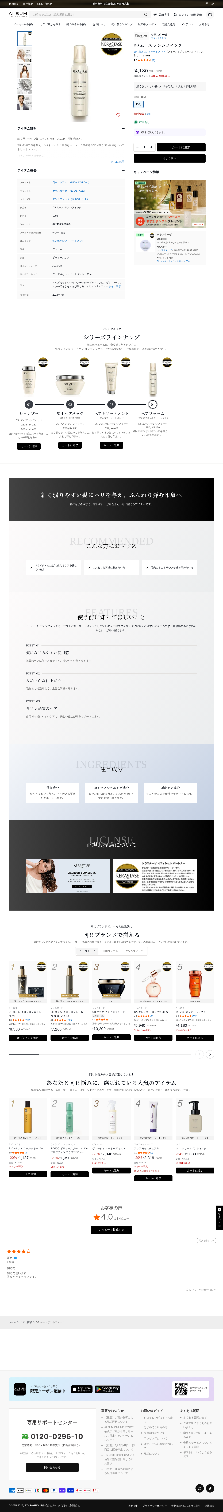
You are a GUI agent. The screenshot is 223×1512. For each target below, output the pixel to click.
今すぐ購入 (169, 158)
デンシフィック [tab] (134, 951)
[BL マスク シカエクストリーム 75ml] (145, 242)
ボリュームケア (188, 51)
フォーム (173, 51)
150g (138, 104)
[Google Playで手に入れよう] (107, 1389)
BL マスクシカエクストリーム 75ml (173, 261)
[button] (144, 60)
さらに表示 (115, 286)
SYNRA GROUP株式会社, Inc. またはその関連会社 (52, 1505)
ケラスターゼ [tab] (87, 951)
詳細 (149, 114)
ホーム (12, 1322)
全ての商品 (26, 1322)
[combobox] (90, 14)
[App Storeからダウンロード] (82, 1389)
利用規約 (14, 3)
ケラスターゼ (165, 250)
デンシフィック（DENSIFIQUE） (70, 199)
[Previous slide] (199, 1054)
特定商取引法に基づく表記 (185, 1506)
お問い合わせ (44, 3)
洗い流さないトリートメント (68, 241)
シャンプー (29, 413)
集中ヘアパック (70, 415)
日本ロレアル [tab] (110, 951)
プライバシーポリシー (155, 1506)
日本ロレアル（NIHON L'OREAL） (71, 182)
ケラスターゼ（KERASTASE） (69, 191)
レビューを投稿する (111, 1229)
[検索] (146, 15)
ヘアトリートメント (111, 415)
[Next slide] (210, 1054)
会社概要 (28, 3)
